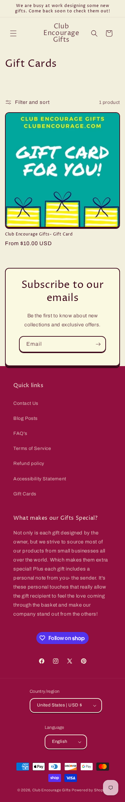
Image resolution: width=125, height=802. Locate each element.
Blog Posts (25, 418)
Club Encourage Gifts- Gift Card (39, 234)
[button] (13, 33)
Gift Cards (24, 493)
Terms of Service (32, 448)
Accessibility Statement (39, 478)
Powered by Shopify (90, 790)
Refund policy (28, 463)
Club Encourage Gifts (51, 790)
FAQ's (20, 433)
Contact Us (25, 403)
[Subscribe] (98, 344)
